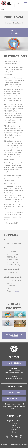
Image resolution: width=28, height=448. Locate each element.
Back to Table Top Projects (14, 335)
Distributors (14, 392)
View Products (14, 399)
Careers (14, 430)
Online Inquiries (14, 363)
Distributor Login (14, 427)
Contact (14, 423)
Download (16, 291)
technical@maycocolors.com (14, 373)
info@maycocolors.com (14, 379)
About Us (14, 425)
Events (14, 432)
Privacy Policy (23, 444)
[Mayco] (10, 4)
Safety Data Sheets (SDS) (14, 421)
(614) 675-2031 (16, 370)
